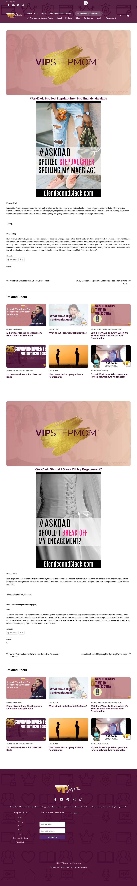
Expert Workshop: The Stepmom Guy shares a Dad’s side (24, 334)
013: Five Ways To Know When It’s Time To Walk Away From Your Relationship (109, 335)
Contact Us (88, 18)
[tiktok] (81, 799)
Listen (99, 329)
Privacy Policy (20, 842)
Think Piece (29, 370)
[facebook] (56, 799)
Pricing (20, 822)
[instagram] (75, 799)
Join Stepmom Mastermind (60, 13)
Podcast (68, 18)
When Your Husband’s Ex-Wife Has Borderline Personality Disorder (34, 655)
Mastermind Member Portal (41, 18)
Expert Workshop (102, 370)
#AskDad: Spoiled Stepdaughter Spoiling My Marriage (68, 98)
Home (20, 818)
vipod (56, 329)
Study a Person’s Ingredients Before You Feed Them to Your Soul (101, 282)
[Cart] (127, 16)
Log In (99, 18)
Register (20, 826)
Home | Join (32, 13)
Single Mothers (112, 329)
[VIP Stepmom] (14, 17)
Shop (43, 13)
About (59, 18)
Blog (78, 18)
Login (20, 834)
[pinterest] (68, 799)
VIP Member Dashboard (90, 13)
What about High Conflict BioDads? (68, 333)
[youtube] (62, 799)
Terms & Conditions (66, 867)
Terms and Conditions (20, 838)
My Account (111, 18)
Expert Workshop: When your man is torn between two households (109, 375)
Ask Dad (9, 329)
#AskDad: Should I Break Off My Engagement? (30, 281)
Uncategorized (17, 329)
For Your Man (20, 370)
